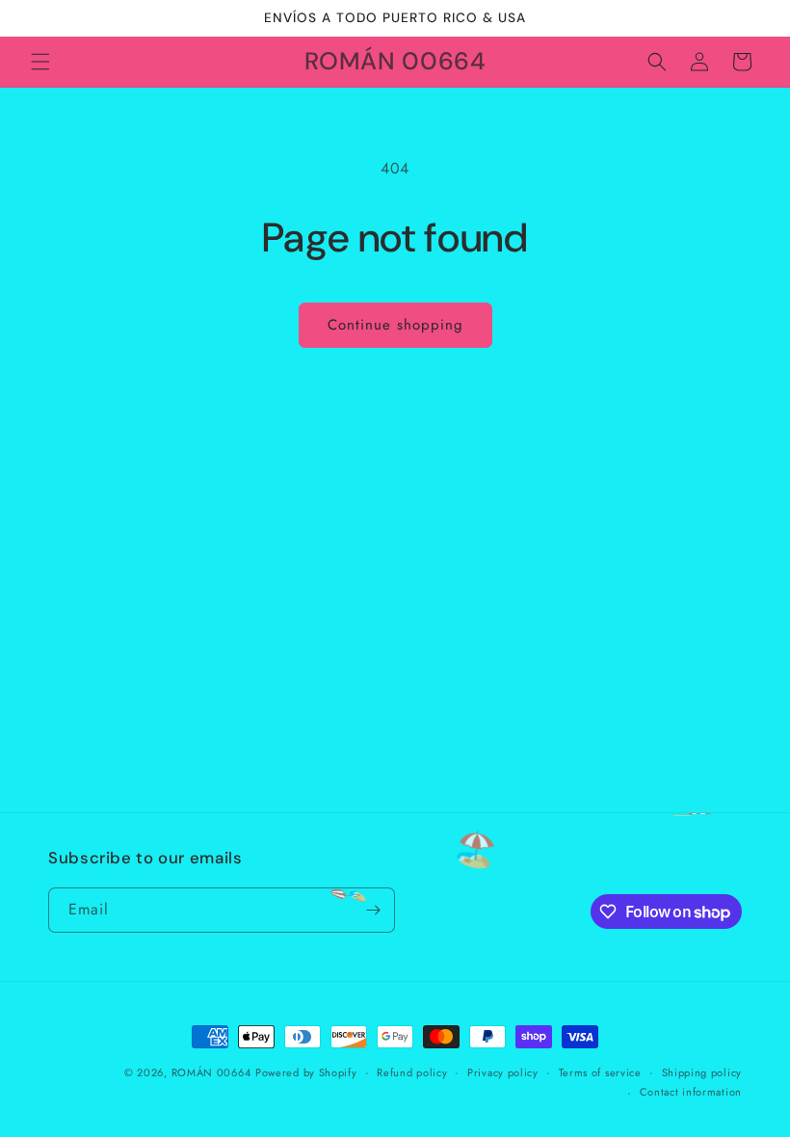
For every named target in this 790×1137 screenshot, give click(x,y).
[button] (40, 61)
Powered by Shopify (306, 1072)
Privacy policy (503, 1072)
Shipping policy (702, 1072)
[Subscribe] (373, 910)
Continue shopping (395, 324)
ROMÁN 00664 (211, 1072)
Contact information (691, 1091)
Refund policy (412, 1072)
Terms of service (600, 1072)
